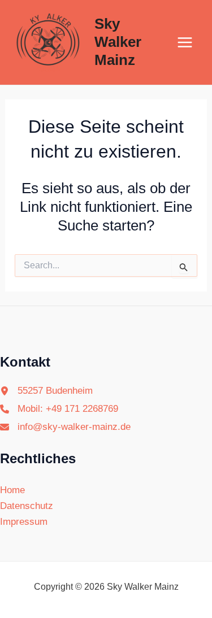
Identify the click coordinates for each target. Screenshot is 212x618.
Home (12, 490)
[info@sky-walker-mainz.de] (65, 427)
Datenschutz (26, 506)
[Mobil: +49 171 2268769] (59, 409)
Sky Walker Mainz (117, 41)
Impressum (23, 521)
